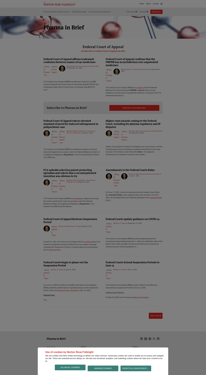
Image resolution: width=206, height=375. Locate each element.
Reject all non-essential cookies (136, 368)
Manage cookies (103, 368)
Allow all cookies (70, 367)
